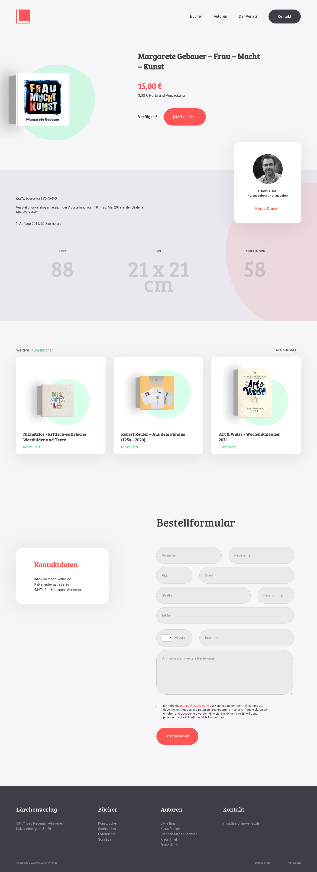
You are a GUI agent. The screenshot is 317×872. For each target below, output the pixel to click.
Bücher (196, 16)
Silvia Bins (168, 824)
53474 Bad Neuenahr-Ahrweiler (57, 590)
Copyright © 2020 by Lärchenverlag (37, 862)
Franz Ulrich (169, 845)
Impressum (294, 862)
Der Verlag (248, 16)
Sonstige (104, 840)
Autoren (220, 16)
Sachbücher (107, 829)
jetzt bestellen (185, 117)
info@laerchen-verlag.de (52, 579)
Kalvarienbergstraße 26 (51, 585)
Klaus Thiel (169, 840)
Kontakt (284, 16)
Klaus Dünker (170, 829)
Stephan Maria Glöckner (179, 834)
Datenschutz (262, 862)
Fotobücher (107, 834)
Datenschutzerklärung (194, 705)
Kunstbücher (107, 824)
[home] (23, 16)
